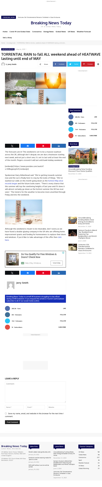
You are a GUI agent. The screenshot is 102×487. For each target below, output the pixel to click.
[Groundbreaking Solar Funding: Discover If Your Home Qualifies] (82, 156)
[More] (98, 64)
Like (64, 308)
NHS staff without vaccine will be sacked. (39, 466)
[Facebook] (82, 23)
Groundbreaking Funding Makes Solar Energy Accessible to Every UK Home (86, 221)
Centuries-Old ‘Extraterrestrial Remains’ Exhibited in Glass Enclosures (39, 17)
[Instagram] (86, 23)
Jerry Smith (12, 64)
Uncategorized (10, 43)
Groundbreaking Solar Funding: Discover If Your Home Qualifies (80, 170)
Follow (63, 315)
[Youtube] (93, 23)
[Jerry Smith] (3, 64)
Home (3, 43)
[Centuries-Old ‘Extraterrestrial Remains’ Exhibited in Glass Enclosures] (72, 247)
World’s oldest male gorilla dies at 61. (40, 452)
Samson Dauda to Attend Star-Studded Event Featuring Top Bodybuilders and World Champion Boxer (87, 234)
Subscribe (62, 327)
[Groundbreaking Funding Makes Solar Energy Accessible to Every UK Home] (72, 220)
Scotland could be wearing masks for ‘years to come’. (40, 458)
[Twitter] (89, 23)
